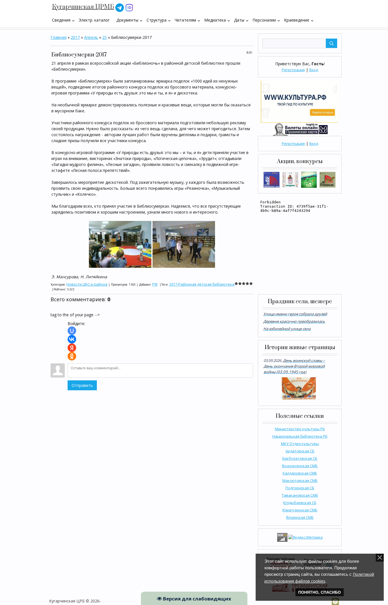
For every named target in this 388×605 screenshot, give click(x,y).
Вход (313, 69)
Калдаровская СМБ (300, 473)
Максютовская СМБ (300, 480)
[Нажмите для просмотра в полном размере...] (120, 243)
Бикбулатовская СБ (299, 458)
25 (104, 37)
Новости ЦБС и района (86, 284)
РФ (155, 284)
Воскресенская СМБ (300, 465)
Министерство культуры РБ (300, 428)
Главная (58, 37)
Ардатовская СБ (299, 451)
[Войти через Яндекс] (72, 347)
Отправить (82, 385)
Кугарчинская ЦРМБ (83, 7)
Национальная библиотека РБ (299, 436)
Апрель (91, 37)
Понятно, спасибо (319, 592)
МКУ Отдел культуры (300, 443)
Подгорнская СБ (299, 487)
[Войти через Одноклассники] (72, 356)
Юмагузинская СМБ (299, 510)
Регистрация (293, 69)
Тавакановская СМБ (300, 495)
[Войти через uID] (72, 330)
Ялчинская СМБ (300, 517)
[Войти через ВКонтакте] (72, 339)
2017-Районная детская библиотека (201, 284)
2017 (75, 37)
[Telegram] (119, 7)
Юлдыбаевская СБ (299, 502)
